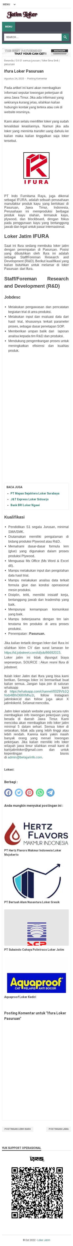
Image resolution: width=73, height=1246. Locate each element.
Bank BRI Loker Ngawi (25, 505)
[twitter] (19, 793)
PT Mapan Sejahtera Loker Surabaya (35, 493)
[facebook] (8, 793)
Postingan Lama (59, 1129)
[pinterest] (29, 793)
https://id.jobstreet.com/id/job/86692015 (32, 652)
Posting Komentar (37, 78)
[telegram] (50, 793)
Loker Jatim (43, 1240)
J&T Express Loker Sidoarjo (30, 499)
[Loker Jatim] (22, 15)
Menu (8, 26)
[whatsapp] (40, 793)
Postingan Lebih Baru (17, 1129)
